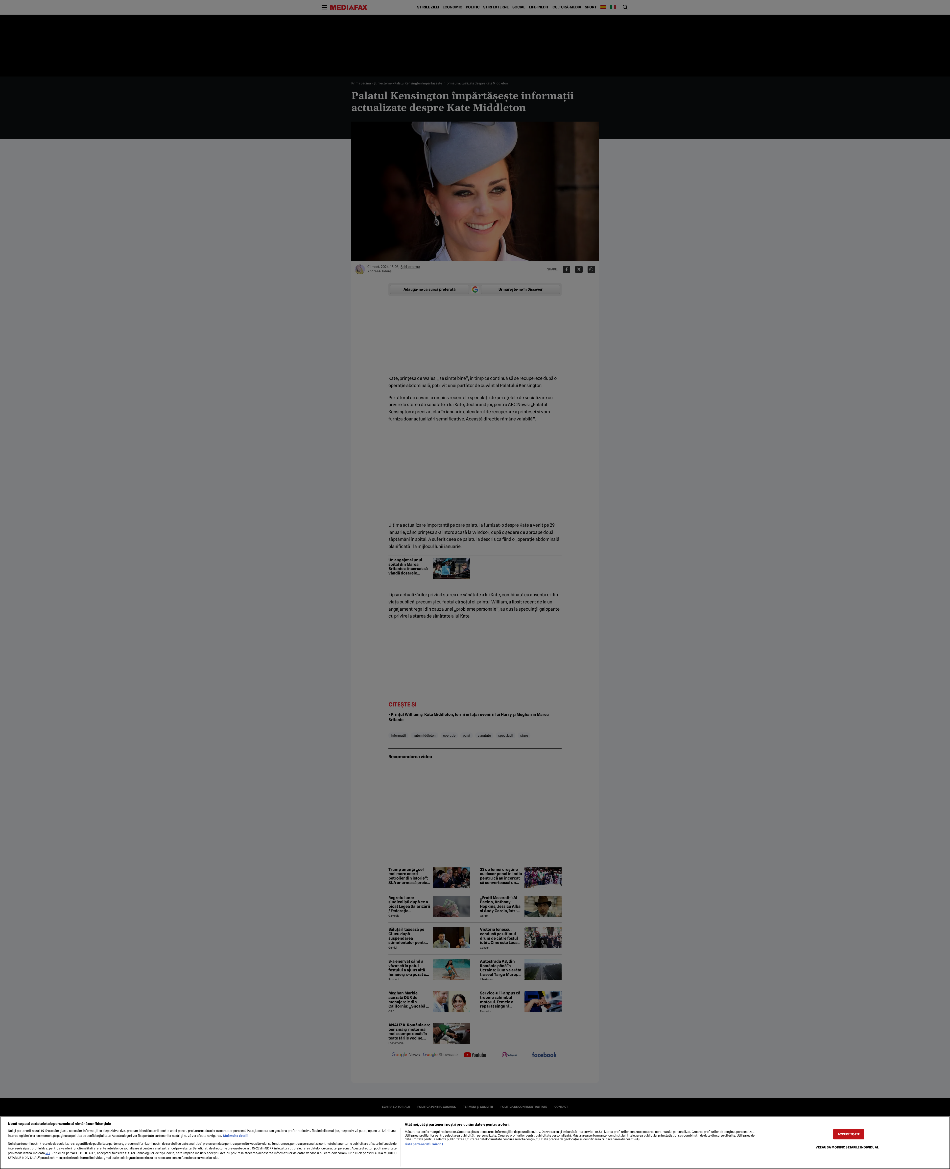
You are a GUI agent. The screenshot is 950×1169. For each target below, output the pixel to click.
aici (48, 1153)
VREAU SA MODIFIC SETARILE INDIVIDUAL (847, 1147)
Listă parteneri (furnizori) (424, 1144)
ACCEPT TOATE (849, 1134)
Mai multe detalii (235, 1136)
